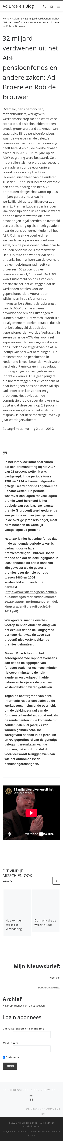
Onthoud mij (13, 1057)
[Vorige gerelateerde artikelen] (48, 881)
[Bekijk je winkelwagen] (51, 6)
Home (6, 18)
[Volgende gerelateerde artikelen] (56, 881)
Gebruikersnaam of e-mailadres (23, 1029)
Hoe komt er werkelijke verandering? (14, 925)
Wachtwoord (11, 1043)
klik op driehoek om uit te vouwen (25, 1005)
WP (24, 1131)
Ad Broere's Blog (27, 1122)
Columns (17, 18)
